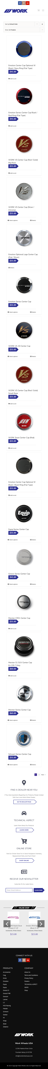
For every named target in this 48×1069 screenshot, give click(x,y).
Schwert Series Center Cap (19, 754)
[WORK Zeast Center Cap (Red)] (24, 421)
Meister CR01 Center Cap (19, 618)
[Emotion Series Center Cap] (24, 285)
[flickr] (28, 960)
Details (34, 220)
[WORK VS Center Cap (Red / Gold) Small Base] (24, 374)
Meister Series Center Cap (19, 710)
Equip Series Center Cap (18, 529)
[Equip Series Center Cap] (24, 513)
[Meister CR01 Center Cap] (24, 602)
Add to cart (13, 79)
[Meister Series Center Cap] (24, 693)
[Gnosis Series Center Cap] (24, 557)
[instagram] (24, 960)
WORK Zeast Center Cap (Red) (21, 437)
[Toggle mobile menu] (43, 10)
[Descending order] (42, 24)
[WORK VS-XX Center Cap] (24, 329)
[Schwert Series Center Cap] (24, 738)
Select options (13, 220)
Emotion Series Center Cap (19, 301)
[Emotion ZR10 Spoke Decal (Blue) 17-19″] (34, 913)
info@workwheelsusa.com (24, 1056)
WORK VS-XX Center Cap (19, 346)
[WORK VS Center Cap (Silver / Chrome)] (24, 191)
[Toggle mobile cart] (38, 10)
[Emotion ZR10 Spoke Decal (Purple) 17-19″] (13, 913)
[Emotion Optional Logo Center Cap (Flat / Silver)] (24, 238)
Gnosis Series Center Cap (19, 573)
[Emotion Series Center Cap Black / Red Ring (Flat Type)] (24, 96)
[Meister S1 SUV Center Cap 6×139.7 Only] (24, 646)
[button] (6, 923)
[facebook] (20, 960)
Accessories (9, 930)
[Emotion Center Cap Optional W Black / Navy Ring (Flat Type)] (24, 49)
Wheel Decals (17, 930)
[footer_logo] (24, 1034)
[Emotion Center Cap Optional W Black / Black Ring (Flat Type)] (24, 465)
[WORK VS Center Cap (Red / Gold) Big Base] (24, 143)
